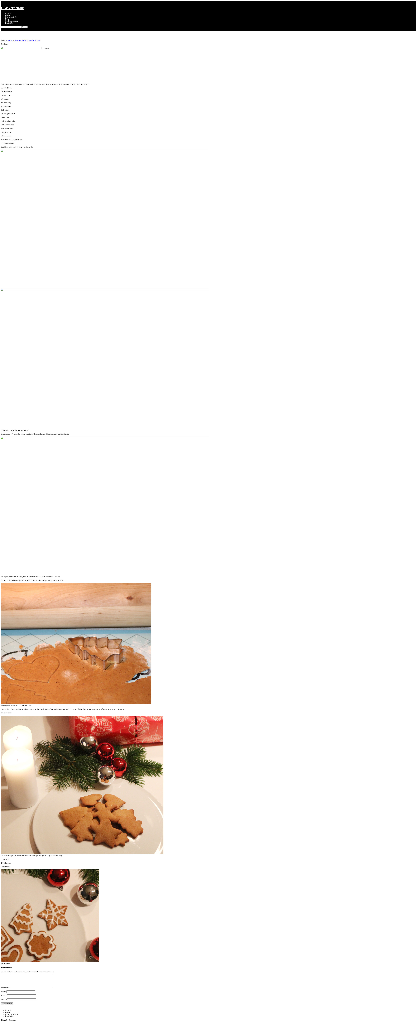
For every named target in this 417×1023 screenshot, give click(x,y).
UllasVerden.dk (12, 8)
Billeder (8, 15)
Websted (4, 999)
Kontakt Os (9, 23)
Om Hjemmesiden (11, 21)
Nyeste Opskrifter (11, 17)
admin (10, 40)
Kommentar (5, 988)
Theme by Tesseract (8, 1020)
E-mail (4, 995)
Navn (3, 991)
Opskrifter (8, 13)
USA (7, 19)
